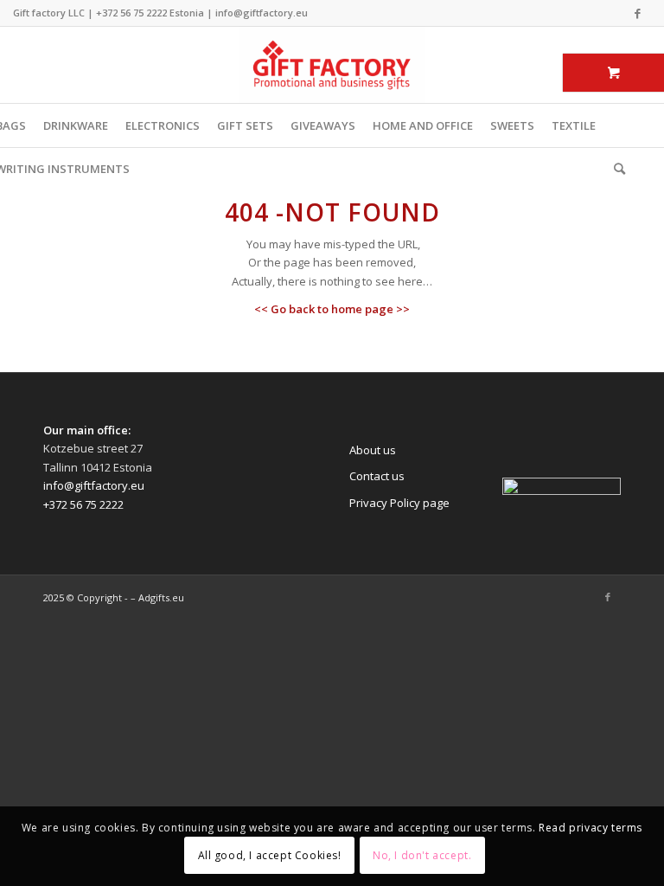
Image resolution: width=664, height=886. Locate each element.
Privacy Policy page (399, 502)
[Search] (615, 168)
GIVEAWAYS (322, 125)
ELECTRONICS (162, 125)
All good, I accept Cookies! (270, 855)
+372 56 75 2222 (131, 12)
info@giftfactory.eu (261, 12)
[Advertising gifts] (332, 65)
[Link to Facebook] (638, 13)
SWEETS (512, 125)
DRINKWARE (75, 125)
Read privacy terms (590, 827)
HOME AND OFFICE (423, 125)
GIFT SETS (245, 125)
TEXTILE (574, 125)
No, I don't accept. (422, 855)
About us (372, 450)
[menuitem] (615, 168)
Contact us (377, 476)
